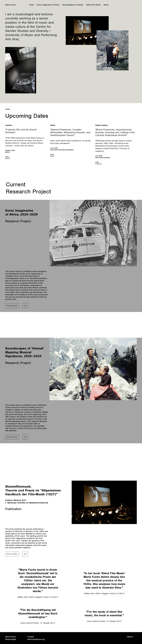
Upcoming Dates (26, 115)
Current (15, 184)
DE (25, 306)
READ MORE (12, 306)
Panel (52, 125)
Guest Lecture (101, 125)
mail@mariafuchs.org (36, 639)
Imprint (130, 636)
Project (52, 329)
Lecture (8, 125)
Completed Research (29, 325)
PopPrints (98, 164)
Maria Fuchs (10, 5)
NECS (52, 156)
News (7, 109)
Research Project (28, 191)
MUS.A (7, 159)
